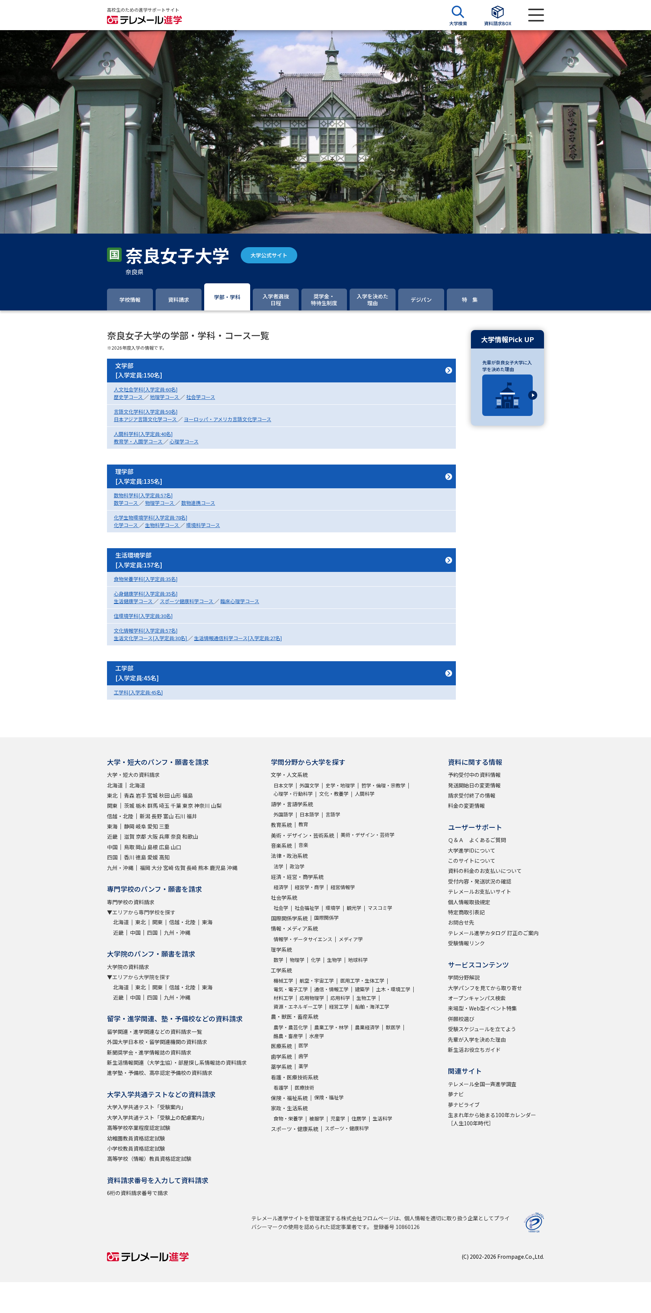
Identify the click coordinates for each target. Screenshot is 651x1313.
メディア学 (351, 939)
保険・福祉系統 (289, 1098)
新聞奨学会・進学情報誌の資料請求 (149, 1052)
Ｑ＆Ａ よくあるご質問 (477, 840)
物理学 (297, 959)
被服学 (316, 1118)
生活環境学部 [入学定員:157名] (138, 559)
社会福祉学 (307, 907)
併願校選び (461, 1019)
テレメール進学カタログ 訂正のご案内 (493, 933)
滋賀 (129, 836)
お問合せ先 (461, 922)
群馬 (152, 805)
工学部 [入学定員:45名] (137, 672)
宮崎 (168, 867)
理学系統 (281, 949)
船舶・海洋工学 (372, 1006)
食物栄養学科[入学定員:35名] (145, 578)
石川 (180, 816)
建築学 (362, 989)
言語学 (333, 814)
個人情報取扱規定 (469, 902)
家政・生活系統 (289, 1108)
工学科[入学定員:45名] (138, 692)
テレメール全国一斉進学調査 (482, 1084)
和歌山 (190, 836)
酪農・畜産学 (288, 1035)
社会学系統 (284, 897)
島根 (152, 847)
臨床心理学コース (239, 601)
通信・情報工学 (331, 989)
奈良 (176, 836)
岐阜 (141, 826)
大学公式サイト (269, 255)
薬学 (303, 1066)
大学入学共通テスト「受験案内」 (146, 1107)
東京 (187, 805)
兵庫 (164, 836)
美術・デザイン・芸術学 (367, 834)
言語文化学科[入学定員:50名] (145, 411)
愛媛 (152, 857)
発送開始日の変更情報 (474, 785)
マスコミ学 (380, 907)
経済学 (281, 887)
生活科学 (382, 1118)
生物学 (334, 959)
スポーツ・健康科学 (347, 1128)
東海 (112, 826)
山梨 (216, 805)
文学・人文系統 (289, 774)
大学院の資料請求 (128, 967)
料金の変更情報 (466, 805)
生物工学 (366, 997)
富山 (168, 816)
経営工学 (338, 1006)
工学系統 (281, 970)
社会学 (281, 907)
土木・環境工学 (393, 989)
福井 (191, 816)
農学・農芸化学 (291, 1027)
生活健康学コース (134, 601)
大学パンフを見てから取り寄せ (485, 988)
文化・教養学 (333, 793)
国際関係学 (326, 917)
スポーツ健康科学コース (187, 601)
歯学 (303, 1055)
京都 (141, 836)
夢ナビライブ (464, 1104)
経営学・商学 (309, 887)
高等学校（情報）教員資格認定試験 (149, 1158)
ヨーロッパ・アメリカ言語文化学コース (227, 419)
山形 (176, 795)
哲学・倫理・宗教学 (383, 785)
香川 (129, 857)
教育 (303, 824)
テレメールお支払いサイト (479, 891)
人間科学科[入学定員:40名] (143, 433)
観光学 (354, 907)
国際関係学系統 (289, 918)
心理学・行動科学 (293, 793)
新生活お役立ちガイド (474, 1049)
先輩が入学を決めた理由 (477, 1039)
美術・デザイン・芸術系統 (302, 835)
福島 (187, 795)
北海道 (115, 785)
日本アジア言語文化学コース (146, 419)
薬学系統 (281, 1066)
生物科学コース (162, 525)
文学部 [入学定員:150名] (138, 370)
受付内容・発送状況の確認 (479, 881)
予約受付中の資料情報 (474, 774)
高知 (164, 857)
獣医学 (393, 1027)
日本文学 (283, 785)
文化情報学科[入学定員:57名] (145, 630)
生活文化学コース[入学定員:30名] (151, 638)
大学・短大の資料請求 (133, 774)
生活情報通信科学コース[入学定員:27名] (238, 638)
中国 (112, 847)
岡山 (141, 847)
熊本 (203, 867)
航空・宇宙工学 (317, 980)
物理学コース (160, 502)
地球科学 (358, 959)
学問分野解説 (464, 977)
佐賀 (180, 867)
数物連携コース (198, 502)
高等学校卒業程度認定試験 (138, 1127)
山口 (176, 847)
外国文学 (309, 785)
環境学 (333, 907)
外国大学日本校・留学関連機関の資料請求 (157, 1042)
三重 (164, 826)
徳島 (141, 857)
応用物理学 (312, 997)
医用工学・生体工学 (362, 980)
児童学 (337, 1118)
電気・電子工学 (291, 989)
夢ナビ (456, 1094)
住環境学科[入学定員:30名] (143, 615)
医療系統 (281, 1046)
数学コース (126, 502)
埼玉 (164, 805)
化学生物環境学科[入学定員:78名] (150, 517)
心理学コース (184, 441)
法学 (278, 866)
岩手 (141, 795)
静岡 (129, 826)
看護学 (281, 1087)
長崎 (191, 867)
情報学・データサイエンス (303, 939)
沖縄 (232, 867)
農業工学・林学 (331, 1027)
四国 (112, 857)
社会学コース (200, 396)
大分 (156, 867)
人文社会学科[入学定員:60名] (145, 389)
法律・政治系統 (289, 855)
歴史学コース (129, 396)
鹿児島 (218, 867)
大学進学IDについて (471, 850)
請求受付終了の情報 (471, 795)
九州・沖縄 (120, 867)
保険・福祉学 (329, 1097)
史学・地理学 (340, 785)
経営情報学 (342, 887)
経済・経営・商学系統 (297, 876)
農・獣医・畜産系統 (294, 1016)
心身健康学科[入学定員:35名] (145, 593)
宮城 (152, 795)
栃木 (141, 805)
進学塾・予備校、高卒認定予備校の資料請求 (159, 1072)
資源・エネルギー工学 (298, 1006)
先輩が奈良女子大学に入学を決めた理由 (507, 365)
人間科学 (364, 793)
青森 (129, 795)
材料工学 (283, 997)
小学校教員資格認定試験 (136, 1148)
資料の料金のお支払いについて (485, 870)
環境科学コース (203, 525)
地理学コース (165, 396)
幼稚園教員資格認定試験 (136, 1138)
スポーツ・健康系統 (294, 1129)
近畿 (112, 836)
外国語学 (283, 814)
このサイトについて (471, 860)
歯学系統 (281, 1056)
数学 (278, 959)
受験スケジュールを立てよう (482, 1029)
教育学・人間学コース (139, 441)
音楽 (303, 844)
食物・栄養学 (288, 1118)
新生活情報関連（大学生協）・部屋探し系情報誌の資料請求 (177, 1062)
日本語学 (309, 814)
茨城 (129, 805)
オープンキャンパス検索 (477, 998)
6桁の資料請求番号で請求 (137, 1193)
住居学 (358, 1118)
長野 (156, 816)
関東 (112, 805)
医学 (303, 1045)
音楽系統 (281, 845)
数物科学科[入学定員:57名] (143, 495)
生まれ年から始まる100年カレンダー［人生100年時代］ (492, 1119)
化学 (316, 959)
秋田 (164, 795)
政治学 (297, 866)
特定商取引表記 (466, 912)
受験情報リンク (466, 943)
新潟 (145, 816)
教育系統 (281, 824)
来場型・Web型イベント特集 (482, 1008)
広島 (164, 847)
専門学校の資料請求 (130, 902)
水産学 (316, 1035)
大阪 (152, 836)
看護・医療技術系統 (294, 1077)
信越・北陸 (120, 816)
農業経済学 (367, 1027)
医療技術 (304, 1087)
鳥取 (129, 847)
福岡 (145, 867)
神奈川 (202, 805)
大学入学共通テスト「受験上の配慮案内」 (157, 1117)
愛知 (152, 826)
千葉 (176, 805)
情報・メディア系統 (294, 928)
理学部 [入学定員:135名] (138, 476)
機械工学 (283, 980)
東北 (112, 795)
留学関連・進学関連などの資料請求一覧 (154, 1031)
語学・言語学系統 (292, 804)
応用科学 (340, 997)
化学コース (126, 525)
